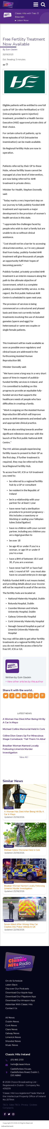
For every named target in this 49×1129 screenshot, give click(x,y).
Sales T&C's (14, 1105)
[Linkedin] (24, 695)
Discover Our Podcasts (17, 988)
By (10, 49)
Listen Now (21, 20)
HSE (9, 449)
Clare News (11, 1029)
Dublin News (12, 1021)
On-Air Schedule (13, 980)
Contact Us (11, 1008)
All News (9, 1017)
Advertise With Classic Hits (18, 1004)
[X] (5, 695)
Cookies (33, 1105)
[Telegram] (36, 695)
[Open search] (43, 4)
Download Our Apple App (19, 992)
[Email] (18, 695)
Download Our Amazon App (20, 1000)
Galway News (12, 1033)
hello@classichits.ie (20, 1064)
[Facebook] (12, 695)
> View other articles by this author (24, 681)
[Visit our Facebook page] (5, 1114)
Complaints (8, 1108)
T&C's (5, 1105)
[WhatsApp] (30, 695)
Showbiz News (13, 1041)
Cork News (11, 1025)
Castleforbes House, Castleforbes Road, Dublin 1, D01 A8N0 (24, 1072)
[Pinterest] (42, 695)
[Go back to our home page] (19, 961)
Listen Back (11, 984)
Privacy (24, 1105)
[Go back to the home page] (8, 4)
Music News (11, 1045)
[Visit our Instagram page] (13, 1114)
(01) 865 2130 (17, 1059)
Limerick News (13, 1037)
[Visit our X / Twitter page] (9, 1114)
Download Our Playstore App (20, 996)
